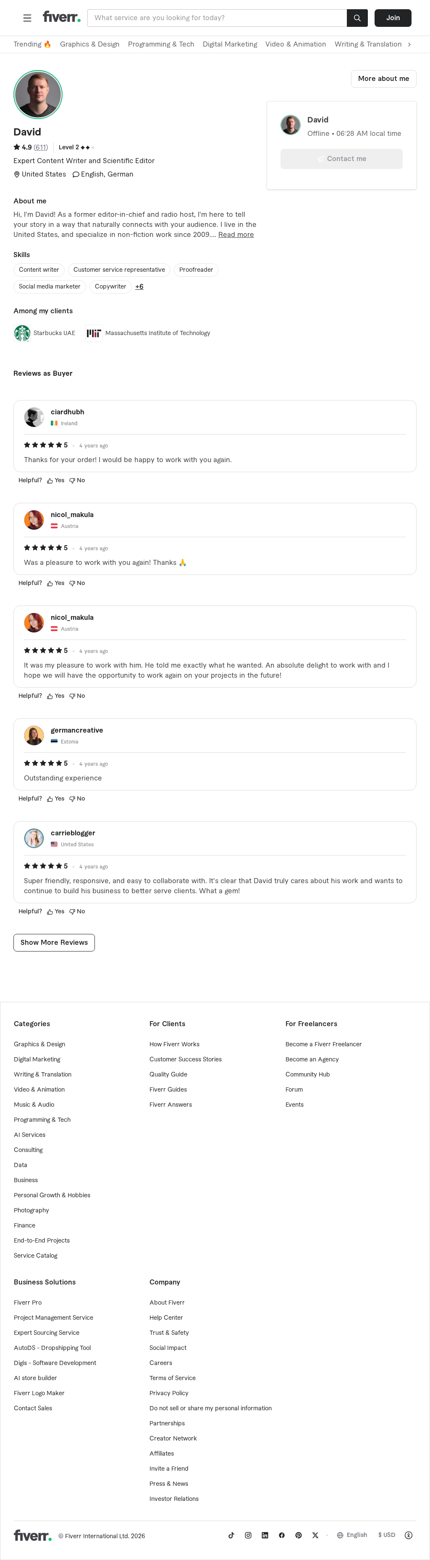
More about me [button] (383, 78)
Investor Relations (174, 1499)
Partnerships (167, 1424)
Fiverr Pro (28, 1303)
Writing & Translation (42, 1075)
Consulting (28, 1150)
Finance (24, 1226)
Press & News (168, 1484)
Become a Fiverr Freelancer (324, 1045)
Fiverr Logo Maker (39, 1393)
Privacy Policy (169, 1393)
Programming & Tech (161, 44)
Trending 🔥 (32, 44)
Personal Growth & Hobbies (52, 1196)
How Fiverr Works (174, 1045)
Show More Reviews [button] (54, 942)
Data (20, 1165)
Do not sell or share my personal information (210, 1409)
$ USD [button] (387, 1535)
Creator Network (173, 1439)
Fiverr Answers (170, 1105)
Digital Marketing (230, 44)
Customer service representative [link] (119, 270)
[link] (231, 1535)
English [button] (357, 1535)
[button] (27, 18)
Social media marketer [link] (50, 287)
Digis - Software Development (55, 1363)
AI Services (29, 1135)
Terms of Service (172, 1378)
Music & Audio (34, 1105)
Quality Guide (168, 1075)
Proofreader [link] (196, 270)
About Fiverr (167, 1303)
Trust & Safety (169, 1333)
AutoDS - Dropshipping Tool (52, 1348)
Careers (160, 1363)
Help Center (166, 1318)
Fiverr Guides (168, 1090)
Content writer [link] (39, 270)
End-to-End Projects (42, 1241)
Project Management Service (53, 1318)
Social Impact (167, 1348)
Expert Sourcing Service (46, 1333)
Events (295, 1105)
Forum (294, 1090)
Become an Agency (312, 1060)
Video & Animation (295, 44)
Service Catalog (35, 1256)
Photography (31, 1211)
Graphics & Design (90, 44)
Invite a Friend (169, 1469)
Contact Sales (33, 1409)
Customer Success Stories (185, 1060)
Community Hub (308, 1075)
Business (26, 1180)
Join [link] (393, 18)
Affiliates (161, 1454)
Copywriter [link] (110, 287)
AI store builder (35, 1378)
